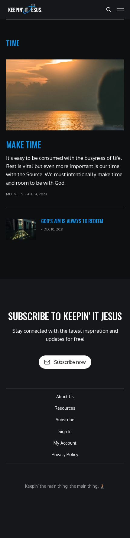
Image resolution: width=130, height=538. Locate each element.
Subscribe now (70, 362)
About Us (65, 396)
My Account (65, 443)
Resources (65, 408)
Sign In (64, 431)
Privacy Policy (65, 454)
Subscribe (65, 419)
